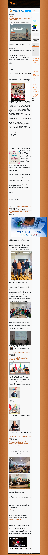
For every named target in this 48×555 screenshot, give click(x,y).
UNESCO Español (35, 96)
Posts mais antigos (11, 16)
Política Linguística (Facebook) (36, 91)
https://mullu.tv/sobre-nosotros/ (25, 64)
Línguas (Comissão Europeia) (36, 85)
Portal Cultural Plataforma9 (35, 92)
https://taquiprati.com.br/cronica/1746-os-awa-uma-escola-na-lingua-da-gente (17, 493)
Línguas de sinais (34, 50)
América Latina (14, 73)
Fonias (33, 51)
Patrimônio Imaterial (27, 548)
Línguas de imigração (15, 209)
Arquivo (33, 98)
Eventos (14, 208)
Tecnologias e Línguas (27, 128)
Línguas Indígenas (26, 73)
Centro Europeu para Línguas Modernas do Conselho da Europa (36, 76)
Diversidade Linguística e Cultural (19, 73)
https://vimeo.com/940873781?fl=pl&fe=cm (15, 60)
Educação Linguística (35, 44)
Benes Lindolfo (11, 361)
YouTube (15, 148)
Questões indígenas (15, 439)
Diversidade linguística (35, 45)
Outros (16, 208)
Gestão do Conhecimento (35, 52)
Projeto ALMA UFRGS (35, 62)
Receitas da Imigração (35, 63)
